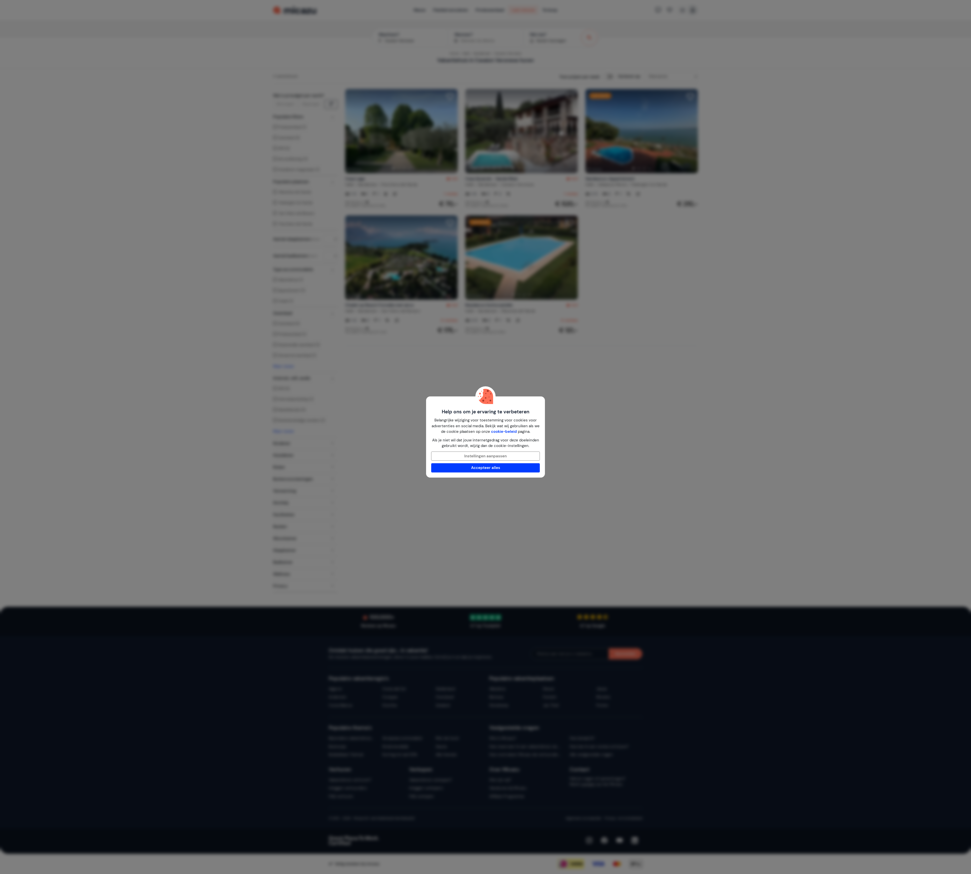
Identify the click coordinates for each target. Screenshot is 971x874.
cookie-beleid (504, 431)
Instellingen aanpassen (485, 456)
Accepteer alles (485, 467)
